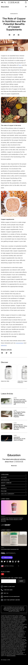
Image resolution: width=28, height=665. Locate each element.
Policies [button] (4, 491)
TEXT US (6, 593)
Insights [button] (4, 488)
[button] (5, 2)
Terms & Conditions (11, 655)
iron (20, 65)
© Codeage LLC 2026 (5, 659)
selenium (4, 345)
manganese (19, 343)
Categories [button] (5, 474)
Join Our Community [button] (7, 493)
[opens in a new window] (26, 6)
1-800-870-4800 (8, 589)
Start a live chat (9, 586)
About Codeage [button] (6, 482)
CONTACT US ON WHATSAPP (12, 596)
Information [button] (5, 480)
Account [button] (4, 477)
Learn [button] (3, 485)
